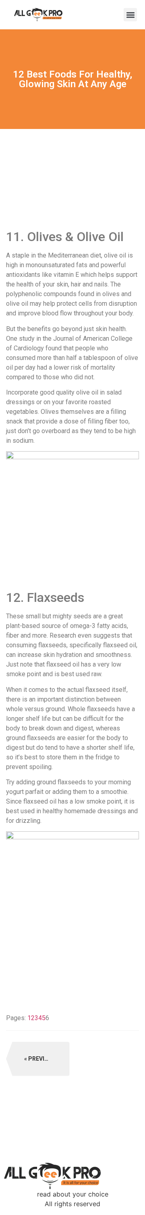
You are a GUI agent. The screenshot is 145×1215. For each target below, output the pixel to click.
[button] (130, 14)
